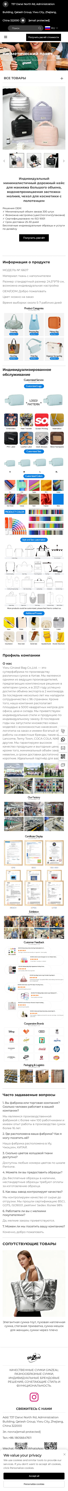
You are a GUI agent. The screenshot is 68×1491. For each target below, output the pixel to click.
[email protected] (39, 20)
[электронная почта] (63, 748)
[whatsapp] (63, 739)
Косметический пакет (46, 60)
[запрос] (63, 765)
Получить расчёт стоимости (43, 37)
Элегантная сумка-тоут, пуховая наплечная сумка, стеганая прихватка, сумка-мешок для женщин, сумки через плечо (34, 1326)
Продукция (22, 60)
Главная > (9, 60)
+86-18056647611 (20, 1437)
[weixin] (63, 756)
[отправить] (39, 28)
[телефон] (63, 731)
